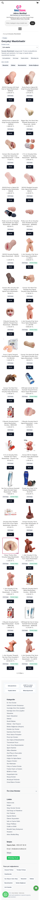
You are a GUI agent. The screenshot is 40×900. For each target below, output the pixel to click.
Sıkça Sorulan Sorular (13, 808)
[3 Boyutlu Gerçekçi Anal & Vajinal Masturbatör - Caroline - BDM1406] (30, 579)
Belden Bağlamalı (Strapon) (15, 726)
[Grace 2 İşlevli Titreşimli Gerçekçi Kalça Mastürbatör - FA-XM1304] (10, 345)
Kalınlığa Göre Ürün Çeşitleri (15, 710)
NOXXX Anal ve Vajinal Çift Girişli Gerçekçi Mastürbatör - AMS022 (10, 122)
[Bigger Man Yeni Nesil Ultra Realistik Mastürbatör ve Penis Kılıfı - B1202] (30, 111)
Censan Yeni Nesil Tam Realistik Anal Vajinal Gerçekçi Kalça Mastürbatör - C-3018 (29, 289)
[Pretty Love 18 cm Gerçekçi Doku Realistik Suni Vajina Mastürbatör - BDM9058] (10, 212)
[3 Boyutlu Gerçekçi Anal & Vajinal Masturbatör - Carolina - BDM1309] (10, 412)
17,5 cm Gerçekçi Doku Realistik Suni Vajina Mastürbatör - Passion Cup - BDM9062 (10, 456)
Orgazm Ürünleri (12, 761)
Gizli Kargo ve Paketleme (14, 810)
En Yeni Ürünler (11, 702)
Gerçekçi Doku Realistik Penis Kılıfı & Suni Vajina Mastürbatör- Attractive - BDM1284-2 (10, 523)
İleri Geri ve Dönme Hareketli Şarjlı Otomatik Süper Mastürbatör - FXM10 (10, 490)
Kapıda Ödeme (11, 816)
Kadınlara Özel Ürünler (14, 732)
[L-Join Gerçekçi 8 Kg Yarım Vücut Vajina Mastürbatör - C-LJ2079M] (30, 312)
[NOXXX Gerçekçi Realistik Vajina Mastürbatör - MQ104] (10, 245)
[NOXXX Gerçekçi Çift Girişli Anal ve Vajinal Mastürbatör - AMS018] (10, 78)
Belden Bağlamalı (21, 883)
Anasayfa (5, 34)
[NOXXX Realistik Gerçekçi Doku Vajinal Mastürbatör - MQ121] (30, 178)
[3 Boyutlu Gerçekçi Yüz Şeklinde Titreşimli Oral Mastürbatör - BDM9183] (10, 312)
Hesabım (9, 832)
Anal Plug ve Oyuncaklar (14, 753)
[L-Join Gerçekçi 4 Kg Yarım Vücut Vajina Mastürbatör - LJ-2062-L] (30, 245)
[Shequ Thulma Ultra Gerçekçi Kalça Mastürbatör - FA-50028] (10, 546)
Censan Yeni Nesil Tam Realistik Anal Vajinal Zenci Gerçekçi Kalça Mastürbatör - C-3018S (10, 390)
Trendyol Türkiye (21, 870)
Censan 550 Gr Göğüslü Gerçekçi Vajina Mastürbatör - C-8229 (29, 456)
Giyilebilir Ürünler (12, 755)
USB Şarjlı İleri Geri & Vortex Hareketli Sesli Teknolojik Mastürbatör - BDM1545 (29, 623)
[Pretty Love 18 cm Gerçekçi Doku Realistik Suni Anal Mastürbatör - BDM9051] (30, 212)
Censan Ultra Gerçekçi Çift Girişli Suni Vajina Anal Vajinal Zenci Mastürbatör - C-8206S (10, 289)
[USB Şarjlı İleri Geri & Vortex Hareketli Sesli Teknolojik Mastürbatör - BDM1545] (30, 613)
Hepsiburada (8, 874)
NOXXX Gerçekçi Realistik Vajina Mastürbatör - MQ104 (10, 255)
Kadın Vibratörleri (12, 716)
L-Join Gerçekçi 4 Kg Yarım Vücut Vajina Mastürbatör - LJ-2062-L (29, 256)
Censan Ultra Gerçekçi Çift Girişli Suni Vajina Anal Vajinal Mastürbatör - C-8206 (10, 155)
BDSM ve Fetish (12, 771)
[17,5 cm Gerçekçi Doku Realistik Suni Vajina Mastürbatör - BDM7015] (30, 145)
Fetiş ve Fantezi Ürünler (14, 766)
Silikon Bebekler (12, 750)
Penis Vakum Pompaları (14, 734)
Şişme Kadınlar (11, 748)
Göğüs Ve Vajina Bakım (14, 758)
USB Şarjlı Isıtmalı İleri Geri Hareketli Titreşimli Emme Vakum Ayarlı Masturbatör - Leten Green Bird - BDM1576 (29, 390)
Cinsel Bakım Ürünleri (13, 782)
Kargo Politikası (11, 824)
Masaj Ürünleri (11, 777)
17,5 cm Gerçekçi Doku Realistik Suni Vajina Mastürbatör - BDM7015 (29, 155)
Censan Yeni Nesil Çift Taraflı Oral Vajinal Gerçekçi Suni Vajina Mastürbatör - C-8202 (30, 356)
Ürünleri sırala (5, 44)
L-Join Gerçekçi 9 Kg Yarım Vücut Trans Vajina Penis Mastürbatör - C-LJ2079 (29, 657)
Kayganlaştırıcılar (12, 774)
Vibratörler (10, 713)
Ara (32, 23)
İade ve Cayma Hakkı (13, 821)
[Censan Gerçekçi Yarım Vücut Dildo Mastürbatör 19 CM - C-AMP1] (30, 512)
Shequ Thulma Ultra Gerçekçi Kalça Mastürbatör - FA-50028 (10, 556)
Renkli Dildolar (11, 721)
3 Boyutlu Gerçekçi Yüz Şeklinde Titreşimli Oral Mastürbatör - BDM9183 (10, 322)
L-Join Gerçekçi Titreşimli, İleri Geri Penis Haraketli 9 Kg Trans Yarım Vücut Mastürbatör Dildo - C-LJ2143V (10, 657)
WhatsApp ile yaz (13, 858)
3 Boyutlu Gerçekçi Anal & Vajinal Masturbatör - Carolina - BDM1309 (10, 423)
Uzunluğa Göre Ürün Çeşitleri (16, 708)
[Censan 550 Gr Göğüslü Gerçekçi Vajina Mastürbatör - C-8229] (30, 445)
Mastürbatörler (8, 883)
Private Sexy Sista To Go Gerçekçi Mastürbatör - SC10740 (29, 490)
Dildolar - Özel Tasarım (14, 724)
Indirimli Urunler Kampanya (15, 705)
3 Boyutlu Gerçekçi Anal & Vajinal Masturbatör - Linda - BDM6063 (29, 423)
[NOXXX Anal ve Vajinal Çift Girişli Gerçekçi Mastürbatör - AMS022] (10, 111)
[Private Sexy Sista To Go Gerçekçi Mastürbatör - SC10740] (30, 479)
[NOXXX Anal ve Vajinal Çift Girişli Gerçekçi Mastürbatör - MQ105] (10, 178)
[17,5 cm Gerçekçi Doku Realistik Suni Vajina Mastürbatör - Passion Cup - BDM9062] (10, 445)
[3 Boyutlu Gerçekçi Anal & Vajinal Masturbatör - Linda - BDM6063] (30, 412)
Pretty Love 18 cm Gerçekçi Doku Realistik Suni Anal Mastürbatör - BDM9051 (29, 222)
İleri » (21, 673)
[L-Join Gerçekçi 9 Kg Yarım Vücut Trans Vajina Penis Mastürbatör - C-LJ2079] (30, 646)
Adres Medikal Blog (13, 834)
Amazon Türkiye (8, 870)
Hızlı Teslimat (11, 813)
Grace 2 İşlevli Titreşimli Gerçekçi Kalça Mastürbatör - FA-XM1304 (10, 356)
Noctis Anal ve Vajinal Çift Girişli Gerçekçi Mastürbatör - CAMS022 (29, 89)
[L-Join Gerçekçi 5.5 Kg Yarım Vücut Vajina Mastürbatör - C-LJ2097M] (10, 579)
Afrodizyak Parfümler (13, 779)
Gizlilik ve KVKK (11, 826)
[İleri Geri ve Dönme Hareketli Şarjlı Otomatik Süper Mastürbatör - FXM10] (10, 479)
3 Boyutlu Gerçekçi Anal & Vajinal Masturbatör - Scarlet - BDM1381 (10, 623)
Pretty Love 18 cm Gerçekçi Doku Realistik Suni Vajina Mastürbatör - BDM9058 (10, 222)
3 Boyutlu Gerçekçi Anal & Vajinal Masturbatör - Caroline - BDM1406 (30, 590)
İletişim (9, 805)
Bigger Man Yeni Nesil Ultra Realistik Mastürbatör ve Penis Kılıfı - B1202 (29, 122)
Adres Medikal (15, 893)
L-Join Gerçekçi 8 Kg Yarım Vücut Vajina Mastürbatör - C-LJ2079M (29, 322)
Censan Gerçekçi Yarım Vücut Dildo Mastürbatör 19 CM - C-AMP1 (29, 523)
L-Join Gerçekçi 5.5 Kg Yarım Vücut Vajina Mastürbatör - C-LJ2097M (10, 590)
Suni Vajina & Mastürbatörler (15, 740)
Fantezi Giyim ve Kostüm (14, 769)
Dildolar (9, 718)
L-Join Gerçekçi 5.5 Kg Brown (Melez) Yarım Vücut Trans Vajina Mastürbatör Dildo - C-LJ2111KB (29, 557)
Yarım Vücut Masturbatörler (15, 745)
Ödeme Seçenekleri (13, 818)
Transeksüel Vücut (12, 742)
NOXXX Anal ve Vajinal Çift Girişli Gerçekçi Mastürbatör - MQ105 (10, 189)
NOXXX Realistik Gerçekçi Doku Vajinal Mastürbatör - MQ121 (29, 189)
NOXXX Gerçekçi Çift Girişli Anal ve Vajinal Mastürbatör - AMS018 (10, 89)
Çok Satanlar (8, 887)
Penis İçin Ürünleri (12, 737)
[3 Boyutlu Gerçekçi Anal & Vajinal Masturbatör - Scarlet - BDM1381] (10, 613)
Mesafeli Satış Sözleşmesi (15, 829)
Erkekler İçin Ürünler (13, 729)
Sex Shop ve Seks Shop (11, 879)
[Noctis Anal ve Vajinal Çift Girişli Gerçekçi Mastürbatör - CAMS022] (30, 78)
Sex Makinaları (11, 763)
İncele (10, 100)
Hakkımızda (10, 802)
